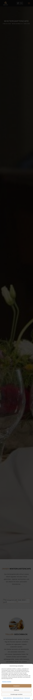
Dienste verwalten (6, 681)
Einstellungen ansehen (16, 694)
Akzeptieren (16, 686)
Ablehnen (16, 690)
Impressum (27, 698)
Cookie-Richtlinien (7, 698)
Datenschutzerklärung (18, 698)
